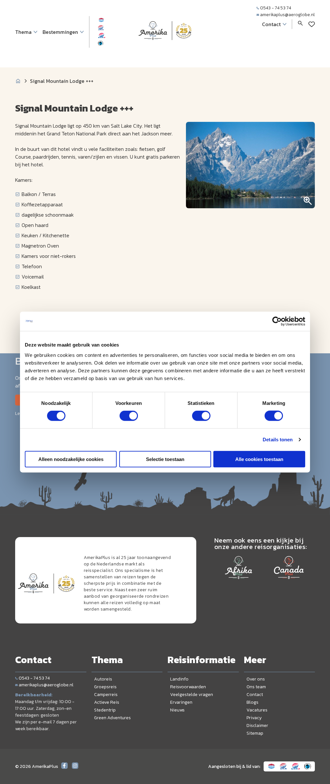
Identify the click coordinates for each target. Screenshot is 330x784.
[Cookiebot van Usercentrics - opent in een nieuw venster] (277, 321)
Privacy (254, 717)
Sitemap (255, 733)
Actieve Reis (106, 702)
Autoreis (103, 679)
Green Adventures (112, 717)
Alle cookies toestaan (259, 459)
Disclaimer (257, 725)
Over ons (256, 679)
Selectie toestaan (165, 459)
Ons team (256, 686)
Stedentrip (105, 710)
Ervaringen (181, 702)
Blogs (252, 702)
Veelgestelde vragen (191, 694)
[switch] (129, 416)
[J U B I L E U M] (165, 53)
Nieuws (177, 710)
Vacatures (257, 710)
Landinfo (179, 679)
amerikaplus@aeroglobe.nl (287, 14)
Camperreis (106, 694)
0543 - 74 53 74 (275, 8)
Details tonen (278, 439)
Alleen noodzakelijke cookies (70, 459)
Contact (255, 694)
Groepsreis (105, 686)
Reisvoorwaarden (188, 686)
